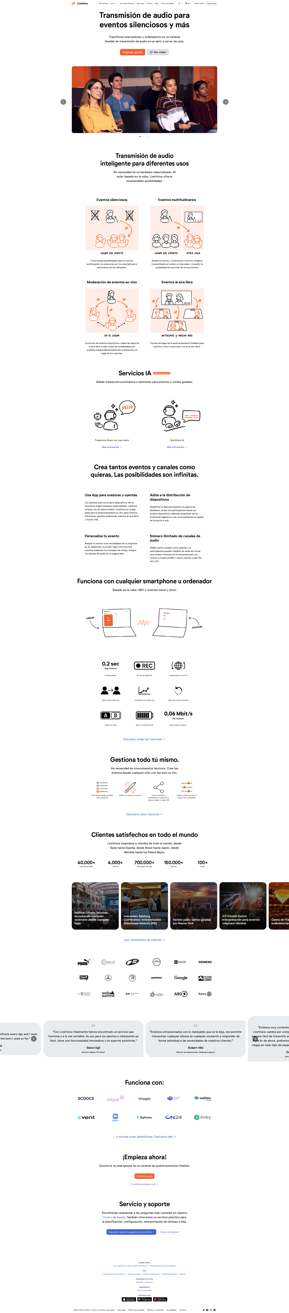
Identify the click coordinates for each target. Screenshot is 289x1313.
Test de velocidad (144, 1290)
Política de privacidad (136, 1310)
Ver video (158, 52)
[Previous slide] (63, 102)
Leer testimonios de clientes (144, 940)
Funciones (140, 3)
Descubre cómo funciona (144, 814)
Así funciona (103, 3)
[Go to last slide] (34, 1039)
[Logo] (80, 3)
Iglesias (183, 1274)
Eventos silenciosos (151, 1274)
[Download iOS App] (129, 1299)
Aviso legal (121, 1310)
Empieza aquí (211, 3)
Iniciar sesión (199, 3)
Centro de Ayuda (167, 3)
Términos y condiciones (155, 1310)
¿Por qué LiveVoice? (127, 3)
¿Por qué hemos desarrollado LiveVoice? (130, 1266)
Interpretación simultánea (114, 1274)
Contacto (182, 1310)
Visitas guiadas (134, 1274)
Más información (112, 447)
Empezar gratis (132, 52)
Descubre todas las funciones (144, 739)
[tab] (140, 136)
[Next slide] (225, 102)
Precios (149, 3)
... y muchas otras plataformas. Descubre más (144, 1136)
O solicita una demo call (144, 1184)
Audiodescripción (169, 1274)
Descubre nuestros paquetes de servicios (131, 1232)
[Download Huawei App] (160, 1299)
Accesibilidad (171, 1310)
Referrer (149, 1282)
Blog (156, 3)
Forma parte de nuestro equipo (163, 1266)
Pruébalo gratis (144, 1176)
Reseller (139, 1282)
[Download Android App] (144, 1299)
